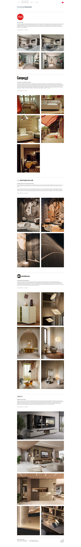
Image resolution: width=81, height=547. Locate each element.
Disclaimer (62, 540)
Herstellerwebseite (20, 29)
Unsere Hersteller (25, 2)
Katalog (26, 90)
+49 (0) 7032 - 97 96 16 (33, 540)
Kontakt (36, 2)
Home (19, 2)
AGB (63, 539)
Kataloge (26, 29)
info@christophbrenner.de (35, 541)
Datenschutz (62, 541)
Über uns (31, 2)
